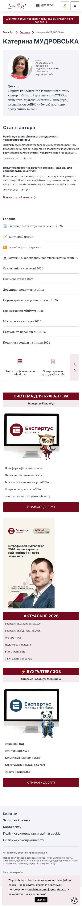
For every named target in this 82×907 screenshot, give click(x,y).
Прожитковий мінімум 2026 (23, 311)
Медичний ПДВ (15, 743)
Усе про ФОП (13, 637)
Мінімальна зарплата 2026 (22, 321)
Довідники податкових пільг (23, 289)
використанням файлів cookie (27, 894)
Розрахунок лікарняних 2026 (23, 623)
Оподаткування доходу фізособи (53, 372)
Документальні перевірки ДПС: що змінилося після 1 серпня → (41, 20)
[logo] (17, 5)
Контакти (10, 813)
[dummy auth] (65, 6)
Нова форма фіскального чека (23, 468)
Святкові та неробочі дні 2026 (24, 332)
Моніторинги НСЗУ (17, 750)
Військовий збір (15, 651)
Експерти (25, 32)
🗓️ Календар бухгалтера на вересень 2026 (33, 226)
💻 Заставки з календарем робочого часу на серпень (40, 258)
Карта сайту (12, 827)
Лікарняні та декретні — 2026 (23, 489)
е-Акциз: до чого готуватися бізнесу (28, 496)
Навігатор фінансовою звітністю (20, 372)
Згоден (41, 899)
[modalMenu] (75, 6)
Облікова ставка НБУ (18, 279)
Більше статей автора (17, 197)
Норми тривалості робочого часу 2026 (30, 300)
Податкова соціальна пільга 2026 (26, 342)
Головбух (8, 32)
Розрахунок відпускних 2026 (22, 630)
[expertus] (44, 5)
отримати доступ (41, 507)
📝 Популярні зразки (18, 236)
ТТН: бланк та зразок (18, 658)
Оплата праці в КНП (17, 771)
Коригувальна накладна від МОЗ (25, 764)
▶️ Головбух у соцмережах (22, 247)
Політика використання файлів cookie (31, 833)
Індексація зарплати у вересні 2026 (27, 482)
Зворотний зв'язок (17, 820)
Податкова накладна (18, 644)
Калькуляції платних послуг (22, 757)
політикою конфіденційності (47, 889)
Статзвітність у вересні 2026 (23, 268)
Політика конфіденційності (23, 840)
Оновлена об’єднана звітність (23, 475)
